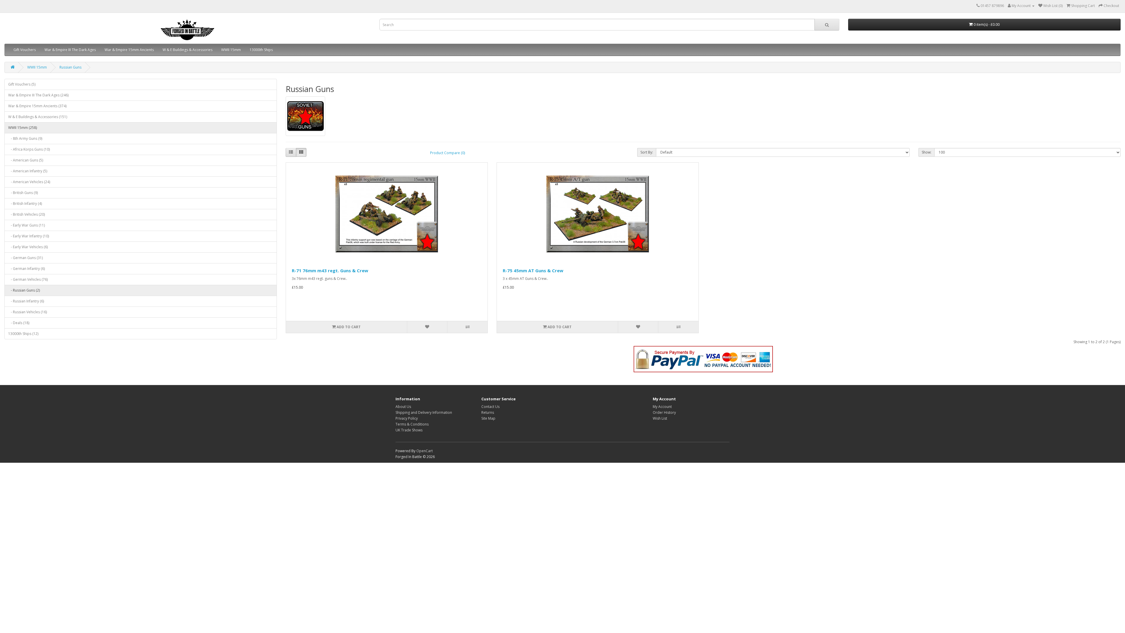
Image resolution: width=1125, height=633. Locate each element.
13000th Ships (261, 49)
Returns (487, 412)
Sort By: (646, 152)
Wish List (660, 418)
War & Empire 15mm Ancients (129, 49)
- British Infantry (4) (25, 203)
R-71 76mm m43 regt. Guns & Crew (330, 270)
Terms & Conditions (412, 424)
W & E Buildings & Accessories (187, 49)
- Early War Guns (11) (26, 225)
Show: (926, 152)
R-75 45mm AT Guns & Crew (533, 270)
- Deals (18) (18, 322)
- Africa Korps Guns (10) (29, 149)
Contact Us (490, 406)
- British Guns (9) (23, 192)
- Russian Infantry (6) (26, 301)
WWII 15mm (231, 49)
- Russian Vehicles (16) (27, 311)
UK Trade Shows (409, 430)
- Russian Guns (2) (24, 290)
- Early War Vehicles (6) (28, 246)
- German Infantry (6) (26, 268)
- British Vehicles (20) (26, 214)
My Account (662, 406)
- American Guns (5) (25, 160)
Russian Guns (70, 67)
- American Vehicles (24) (29, 181)
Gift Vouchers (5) (21, 84)
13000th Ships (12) (23, 333)
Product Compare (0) (447, 152)
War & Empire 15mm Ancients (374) (37, 105)
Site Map (488, 418)
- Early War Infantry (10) (28, 236)
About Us (403, 406)
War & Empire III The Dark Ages (70, 49)
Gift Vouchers (24, 49)
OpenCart (424, 450)
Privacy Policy (407, 418)
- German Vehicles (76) (28, 279)
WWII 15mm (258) (22, 127)
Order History (664, 412)
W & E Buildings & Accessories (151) (37, 116)
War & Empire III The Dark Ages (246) (38, 95)
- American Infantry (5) (27, 171)
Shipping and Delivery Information (424, 412)
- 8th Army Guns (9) (25, 138)
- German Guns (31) (25, 257)
